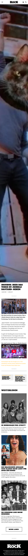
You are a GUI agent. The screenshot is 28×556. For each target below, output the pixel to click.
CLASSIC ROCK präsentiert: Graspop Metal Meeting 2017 (6, 378)
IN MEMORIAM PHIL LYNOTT (13, 425)
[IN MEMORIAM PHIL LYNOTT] (14, 408)
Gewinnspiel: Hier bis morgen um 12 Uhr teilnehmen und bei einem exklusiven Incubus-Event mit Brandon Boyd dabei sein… (13, 363)
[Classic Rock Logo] (14, 2)
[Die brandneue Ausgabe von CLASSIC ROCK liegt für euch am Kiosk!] (14, 450)
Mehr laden (14, 529)
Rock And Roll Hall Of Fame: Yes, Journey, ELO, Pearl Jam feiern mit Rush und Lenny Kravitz (20, 379)
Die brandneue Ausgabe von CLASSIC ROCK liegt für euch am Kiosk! (13, 469)
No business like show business (11, 513)
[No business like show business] (14, 495)
